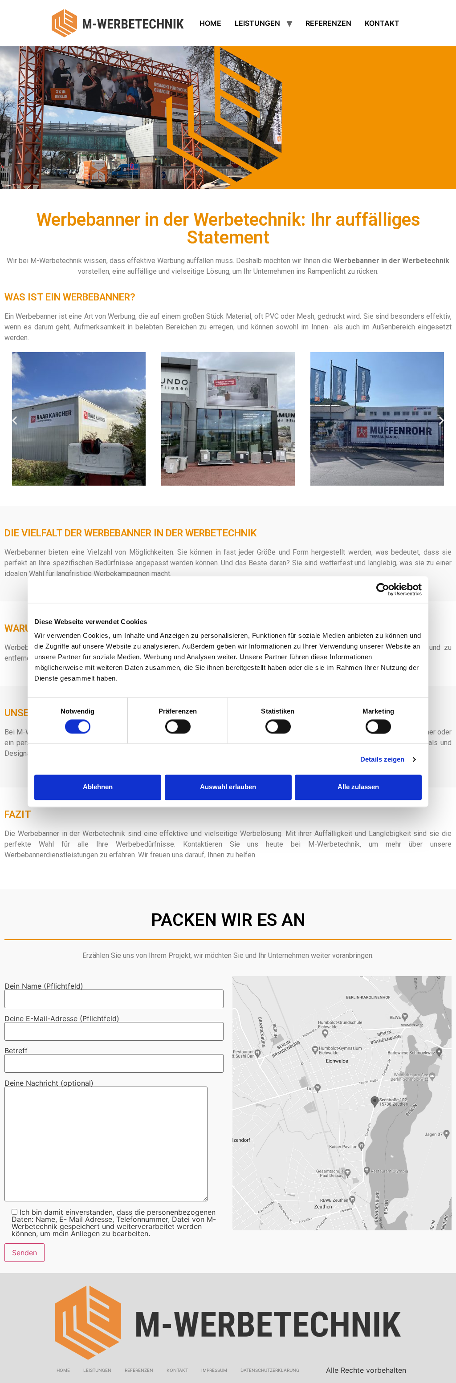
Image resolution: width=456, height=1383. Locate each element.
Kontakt (382, 23)
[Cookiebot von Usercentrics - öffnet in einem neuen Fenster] (383, 589)
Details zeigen (382, 759)
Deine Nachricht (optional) (49, 1083)
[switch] (178, 726)
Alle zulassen (358, 787)
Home (210, 23)
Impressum (214, 1370)
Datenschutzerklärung (269, 1370)
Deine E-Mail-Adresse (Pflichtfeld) (61, 1019)
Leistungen (257, 23)
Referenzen (328, 23)
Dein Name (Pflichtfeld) (43, 986)
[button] (14, 420)
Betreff (16, 1051)
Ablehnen (98, 787)
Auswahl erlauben (228, 787)
